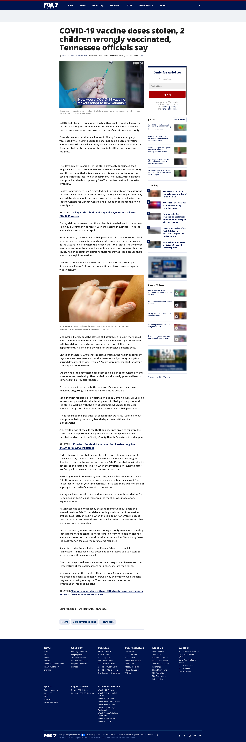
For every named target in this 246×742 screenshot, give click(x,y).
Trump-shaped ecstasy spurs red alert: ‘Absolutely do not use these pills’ (159, 172)
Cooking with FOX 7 (79, 657)
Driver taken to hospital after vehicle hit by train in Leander (174, 205)
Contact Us (156, 654)
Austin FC (48, 693)
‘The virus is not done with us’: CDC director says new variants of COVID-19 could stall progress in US (101, 592)
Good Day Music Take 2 (108, 670)
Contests (75, 667)
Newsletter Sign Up (160, 657)
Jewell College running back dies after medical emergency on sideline (159, 149)
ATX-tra (128, 673)
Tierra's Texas (104, 654)
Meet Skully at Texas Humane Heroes (160, 303)
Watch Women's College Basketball (108, 714)
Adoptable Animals (79, 664)
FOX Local (103, 647)
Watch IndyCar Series (107, 704)
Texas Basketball (51, 702)
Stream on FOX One (109, 686)
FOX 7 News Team (160, 660)
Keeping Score (77, 654)
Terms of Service (169, 109)
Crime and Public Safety (54, 664)
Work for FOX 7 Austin (161, 664)
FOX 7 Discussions (132, 670)
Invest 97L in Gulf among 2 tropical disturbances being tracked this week (159, 127)
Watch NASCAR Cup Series (109, 701)
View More (179, 119)
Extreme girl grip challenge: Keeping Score (159, 314)
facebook (179, 736)
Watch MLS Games (106, 721)
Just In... (152, 119)
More (163, 5)
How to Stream (104, 651)
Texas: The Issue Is (133, 660)
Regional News (79, 686)
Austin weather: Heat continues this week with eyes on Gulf (160, 292)
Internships (156, 667)
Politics (47, 660)
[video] (180, 293)
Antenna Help (157, 679)
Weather (184, 647)
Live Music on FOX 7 (79, 660)
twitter (184, 736)
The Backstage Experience (109, 673)
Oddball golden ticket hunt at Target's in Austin (160, 325)
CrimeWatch (130, 651)
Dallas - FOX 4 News (79, 690)
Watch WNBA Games (107, 718)
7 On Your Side (131, 654)
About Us (157, 647)
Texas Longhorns (51, 690)
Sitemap (47, 670)
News (106, 56)
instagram (190, 736)
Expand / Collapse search (200, 5)
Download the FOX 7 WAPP (187, 655)
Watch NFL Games (106, 690)
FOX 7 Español (104, 657)
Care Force (129, 664)
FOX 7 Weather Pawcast (189, 651)
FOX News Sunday (51, 667)
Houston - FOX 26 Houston (82, 693)
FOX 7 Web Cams (186, 665)
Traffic (46, 654)
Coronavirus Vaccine (84, 621)
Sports (48, 686)
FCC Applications (159, 676)
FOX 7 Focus (130, 657)
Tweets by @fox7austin (159, 377)
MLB (46, 696)
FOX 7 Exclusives (134, 647)
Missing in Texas (132, 667)
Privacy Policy (170, 106)
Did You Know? (185, 671)
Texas (46, 657)
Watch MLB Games (106, 698)
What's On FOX (158, 651)
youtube (195, 736)
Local (46, 651)
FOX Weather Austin (106, 664)
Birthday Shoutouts (79, 651)
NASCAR (47, 699)
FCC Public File (158, 673)
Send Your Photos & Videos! (187, 661)
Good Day (76, 647)
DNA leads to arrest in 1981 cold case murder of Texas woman (174, 194)
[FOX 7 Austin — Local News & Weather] (52, 5)
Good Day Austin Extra (107, 667)
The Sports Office (105, 660)
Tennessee (107, 621)
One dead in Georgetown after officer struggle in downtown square (158, 161)
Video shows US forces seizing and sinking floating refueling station (159, 138)
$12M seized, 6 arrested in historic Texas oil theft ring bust (173, 245)
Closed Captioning (159, 670)
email (200, 736)
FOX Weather (184, 668)
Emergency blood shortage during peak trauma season (159, 337)
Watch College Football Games (107, 694)
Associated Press (95, 56)
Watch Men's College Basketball (106, 708)
